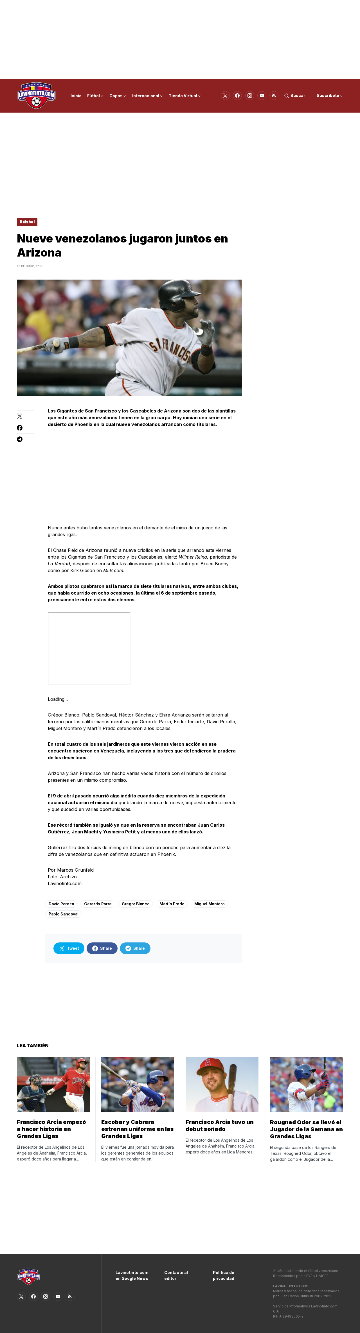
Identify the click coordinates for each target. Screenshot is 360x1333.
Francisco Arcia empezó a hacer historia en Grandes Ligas (51, 1129)
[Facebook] (237, 95)
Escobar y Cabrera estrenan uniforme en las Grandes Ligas (137, 1129)
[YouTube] (261, 95)
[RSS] (273, 95)
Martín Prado (171, 903)
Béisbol (27, 221)
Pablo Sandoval (63, 914)
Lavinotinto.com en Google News (131, 1275)
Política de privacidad (223, 1275)
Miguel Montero (209, 903)
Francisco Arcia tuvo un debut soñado (220, 1125)
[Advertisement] (180, 39)
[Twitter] (225, 95)
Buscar (298, 95)
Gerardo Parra (97, 903)
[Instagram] (249, 95)
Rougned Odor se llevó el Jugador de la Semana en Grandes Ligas (306, 1129)
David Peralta (61, 903)
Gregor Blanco (135, 903)
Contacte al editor (176, 1275)
